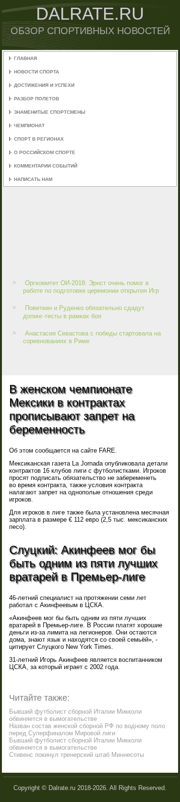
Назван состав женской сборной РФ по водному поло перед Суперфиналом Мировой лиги (87, 729)
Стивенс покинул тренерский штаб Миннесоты (76, 754)
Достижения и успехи (44, 85)
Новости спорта (36, 71)
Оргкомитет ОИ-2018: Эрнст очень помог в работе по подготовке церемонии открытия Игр (91, 286)
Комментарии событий (45, 165)
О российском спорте (44, 152)
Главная (25, 58)
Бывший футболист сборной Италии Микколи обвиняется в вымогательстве (75, 715)
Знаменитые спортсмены (49, 112)
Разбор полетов (36, 98)
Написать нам (33, 179)
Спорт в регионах (39, 139)
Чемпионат (29, 125)
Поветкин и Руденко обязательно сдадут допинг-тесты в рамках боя (83, 311)
